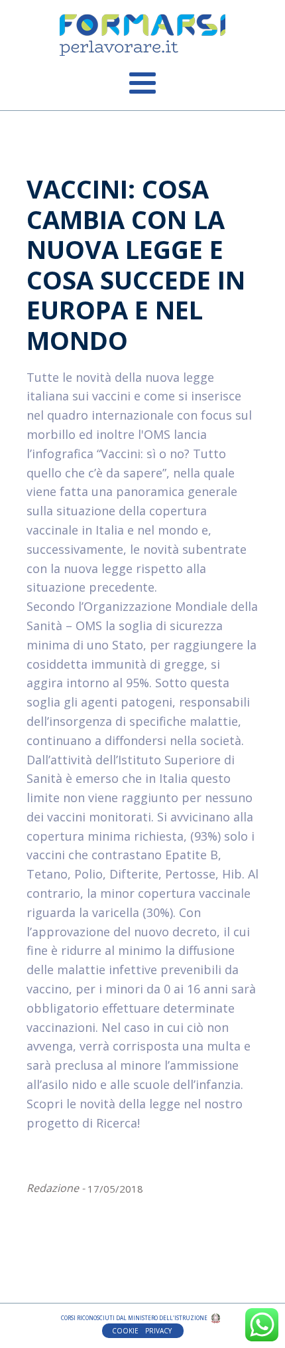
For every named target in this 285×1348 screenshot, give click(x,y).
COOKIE (125, 1330)
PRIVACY (159, 1330)
